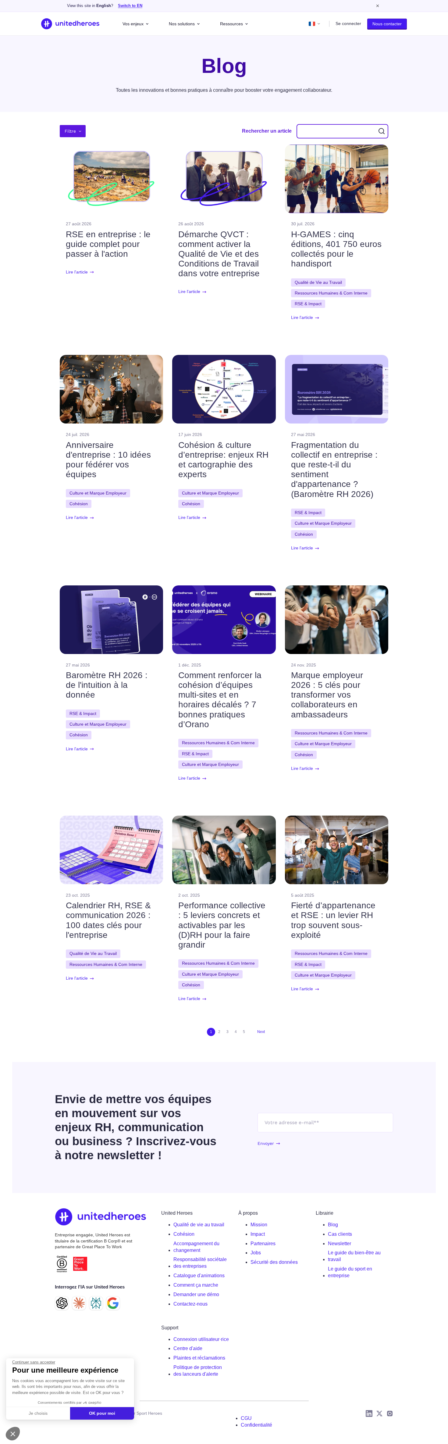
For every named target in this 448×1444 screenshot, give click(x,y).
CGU (246, 1418)
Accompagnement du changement (196, 1247)
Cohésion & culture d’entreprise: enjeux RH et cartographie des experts (223, 459)
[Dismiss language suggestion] (377, 5)
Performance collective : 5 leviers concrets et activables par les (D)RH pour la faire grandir (221, 925)
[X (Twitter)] (379, 1413)
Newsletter (339, 1243)
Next (261, 1032)
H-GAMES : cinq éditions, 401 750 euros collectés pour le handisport (336, 249)
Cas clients (340, 1234)
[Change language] (315, 23)
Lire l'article (77, 272)
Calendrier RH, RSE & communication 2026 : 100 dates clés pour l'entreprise (108, 920)
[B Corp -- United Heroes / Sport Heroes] (62, 1264)
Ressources (231, 23)
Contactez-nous (190, 1303)
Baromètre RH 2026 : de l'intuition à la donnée (107, 684)
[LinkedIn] (369, 1413)
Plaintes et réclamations (199, 1357)
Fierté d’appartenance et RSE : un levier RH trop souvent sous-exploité (333, 920)
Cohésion (183, 1234)
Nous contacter (387, 23)
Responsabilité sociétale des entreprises (200, 1263)
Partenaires (263, 1243)
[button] (12, 1433)
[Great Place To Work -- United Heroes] (80, 1264)
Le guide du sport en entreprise (350, 1272)
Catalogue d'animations (199, 1275)
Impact (258, 1234)
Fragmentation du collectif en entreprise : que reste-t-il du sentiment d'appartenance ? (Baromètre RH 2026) (334, 469)
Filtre (70, 131)
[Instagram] (389, 1413)
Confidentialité (256, 1425)
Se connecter (348, 23)
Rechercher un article (267, 131)
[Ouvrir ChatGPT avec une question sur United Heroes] (62, 1303)
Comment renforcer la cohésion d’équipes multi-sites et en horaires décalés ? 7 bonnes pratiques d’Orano (219, 699)
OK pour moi (102, 1413)
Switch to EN (130, 5)
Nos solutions (182, 23)
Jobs (256, 1252)
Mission (259, 1224)
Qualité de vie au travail (198, 1224)
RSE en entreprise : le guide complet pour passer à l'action (108, 244)
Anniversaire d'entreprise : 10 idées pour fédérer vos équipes (108, 459)
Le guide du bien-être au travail (354, 1256)
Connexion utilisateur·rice (201, 1339)
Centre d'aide (187, 1348)
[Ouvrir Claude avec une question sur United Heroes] (79, 1303)
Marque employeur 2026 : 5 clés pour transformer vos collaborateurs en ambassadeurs (327, 694)
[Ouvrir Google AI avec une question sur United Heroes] (113, 1303)
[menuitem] (201, 1224)
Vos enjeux (133, 23)
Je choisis (38, 1413)
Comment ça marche (195, 1285)
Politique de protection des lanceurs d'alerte (197, 1371)
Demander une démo (196, 1294)
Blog (333, 1224)
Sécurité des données (274, 1262)
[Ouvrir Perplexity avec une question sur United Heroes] (96, 1303)
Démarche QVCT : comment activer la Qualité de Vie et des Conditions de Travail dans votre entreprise (219, 254)
